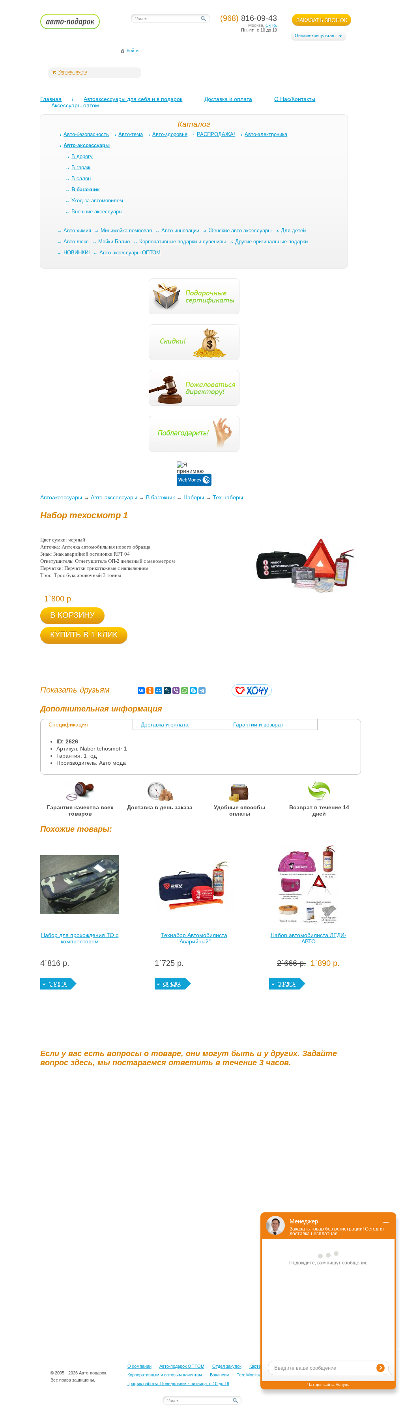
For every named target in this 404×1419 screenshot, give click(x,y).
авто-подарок (77, 24)
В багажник (160, 497)
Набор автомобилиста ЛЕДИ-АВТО (308, 938)
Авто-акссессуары (114, 497)
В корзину (72, 615)
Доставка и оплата (228, 99)
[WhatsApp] (184, 690)
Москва (255, 25)
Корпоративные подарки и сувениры (182, 242)
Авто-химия (77, 230)
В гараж (80, 167)
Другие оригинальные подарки (271, 242)
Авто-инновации (180, 230)
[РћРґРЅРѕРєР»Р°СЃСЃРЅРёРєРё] (149, 690)
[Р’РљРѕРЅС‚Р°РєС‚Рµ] (141, 690)
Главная (51, 99)
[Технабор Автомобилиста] (194, 886)
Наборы (194, 497)
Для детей (293, 230)
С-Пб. (271, 25)
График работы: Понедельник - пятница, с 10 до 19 (178, 1383)
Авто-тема (130, 134)
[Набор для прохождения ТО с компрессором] (79, 886)
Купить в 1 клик (84, 634)
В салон (81, 178)
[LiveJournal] (167, 690)
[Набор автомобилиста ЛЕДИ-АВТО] (308, 886)
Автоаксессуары (61, 497)
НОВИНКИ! (77, 253)
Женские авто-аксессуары (240, 230)
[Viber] (176, 690)
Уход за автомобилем (97, 201)
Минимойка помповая (126, 230)
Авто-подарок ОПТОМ (181, 1366)
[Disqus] (201, 1171)
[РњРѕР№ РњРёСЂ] (158, 690)
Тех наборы (228, 497)
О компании (139, 1366)
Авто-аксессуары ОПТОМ (130, 253)
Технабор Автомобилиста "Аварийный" (194, 938)
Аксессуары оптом (75, 105)
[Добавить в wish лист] (252, 690)
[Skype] (193, 690)
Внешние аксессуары (96, 212)
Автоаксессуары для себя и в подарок (133, 99)
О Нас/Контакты (294, 99)
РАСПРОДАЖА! (216, 134)
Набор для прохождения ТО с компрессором (79, 938)
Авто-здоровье (169, 134)
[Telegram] (202, 690)
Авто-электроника (266, 134)
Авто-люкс (76, 242)
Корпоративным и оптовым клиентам (164, 1374)
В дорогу (82, 156)
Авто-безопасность (86, 134)
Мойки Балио (114, 242)
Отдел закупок (226, 1366)
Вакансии (219, 1374)
